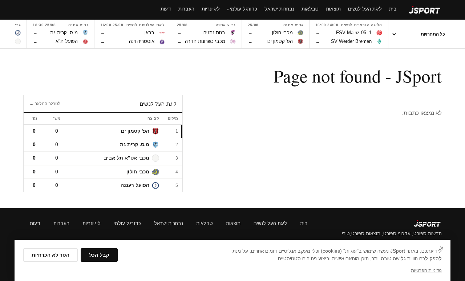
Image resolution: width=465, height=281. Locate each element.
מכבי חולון (137, 171)
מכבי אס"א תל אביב (126, 158)
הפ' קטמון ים (135, 131)
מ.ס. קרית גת (134, 144)
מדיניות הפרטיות (426, 270)
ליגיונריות (91, 223)
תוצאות (233, 223)
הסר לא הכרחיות (50, 255)
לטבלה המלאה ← (44, 103)
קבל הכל (99, 255)
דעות (35, 223)
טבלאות (204, 223)
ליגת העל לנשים (270, 223)
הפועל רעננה (135, 185)
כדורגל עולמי (127, 223)
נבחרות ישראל (168, 223)
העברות (61, 223)
